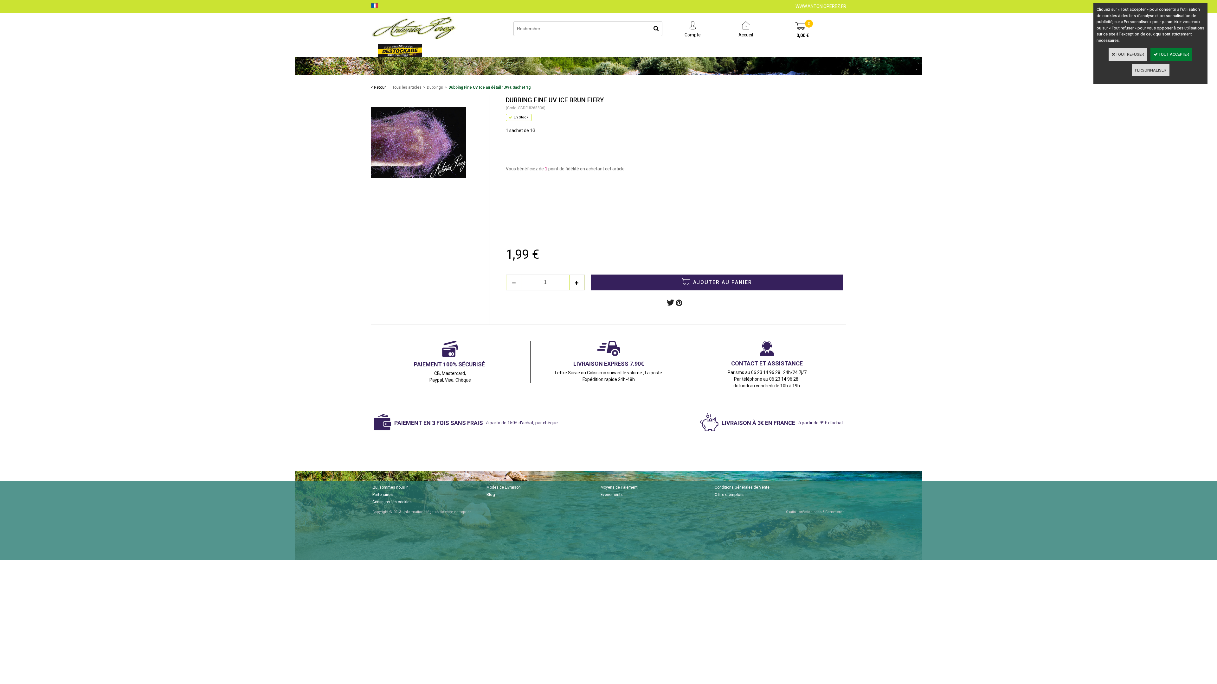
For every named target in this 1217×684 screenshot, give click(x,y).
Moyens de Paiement (619, 487)
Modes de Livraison (503, 487)
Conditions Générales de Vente (742, 487)
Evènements (612, 494)
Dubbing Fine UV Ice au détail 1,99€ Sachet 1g (489, 87)
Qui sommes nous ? (390, 487)
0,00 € (802, 35)
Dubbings (435, 87)
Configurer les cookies (392, 502)
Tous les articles (407, 87)
